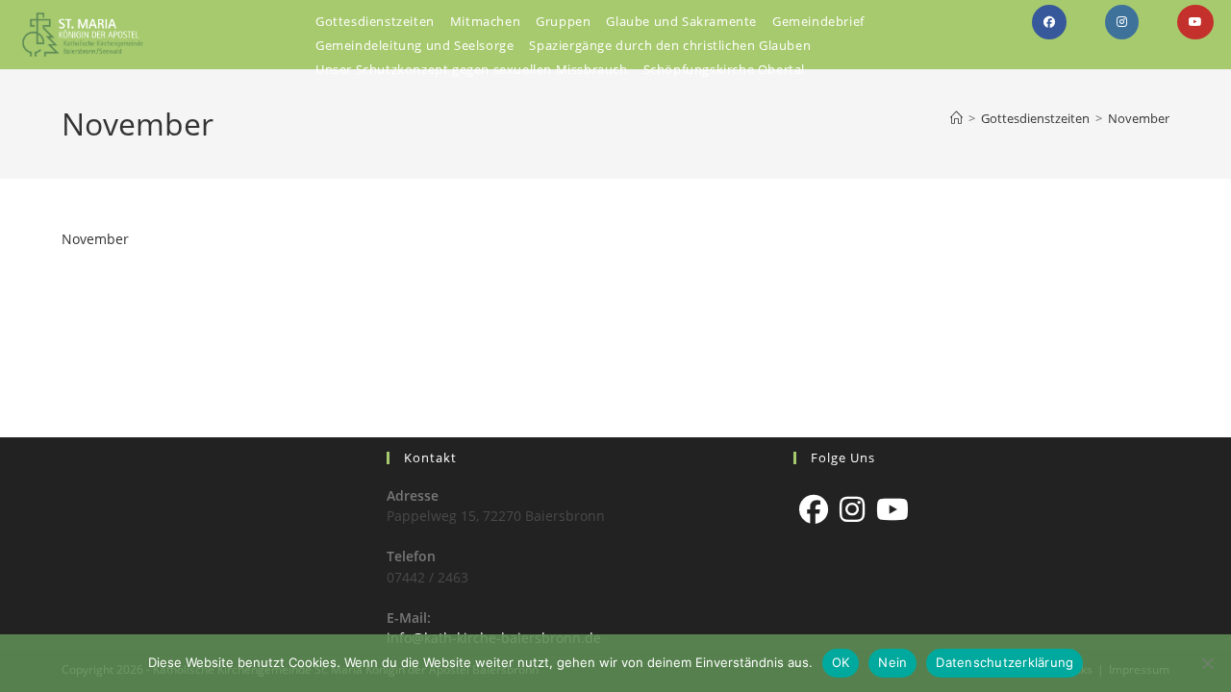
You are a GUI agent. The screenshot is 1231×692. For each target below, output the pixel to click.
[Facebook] (813, 509)
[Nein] (1207, 663)
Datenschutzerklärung (1004, 662)
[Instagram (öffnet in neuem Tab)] (1122, 22)
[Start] (956, 118)
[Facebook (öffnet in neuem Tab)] (1049, 22)
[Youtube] (892, 509)
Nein (892, 662)
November (1138, 118)
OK (841, 662)
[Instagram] (852, 509)
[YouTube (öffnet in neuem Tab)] (1195, 22)
